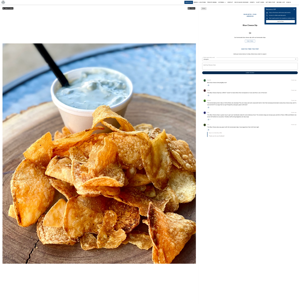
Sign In (288, 2)
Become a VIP (281, 2)
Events (252, 2)
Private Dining (212, 2)
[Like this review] (209, 85)
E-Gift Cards (260, 2)
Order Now (188, 2)
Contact (230, 2)
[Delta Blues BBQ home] (8, 2)
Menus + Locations (200, 2)
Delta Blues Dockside (241, 2)
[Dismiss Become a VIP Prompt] (294, 9)
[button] (222, 2)
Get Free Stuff (270, 2)
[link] (250, 41)
